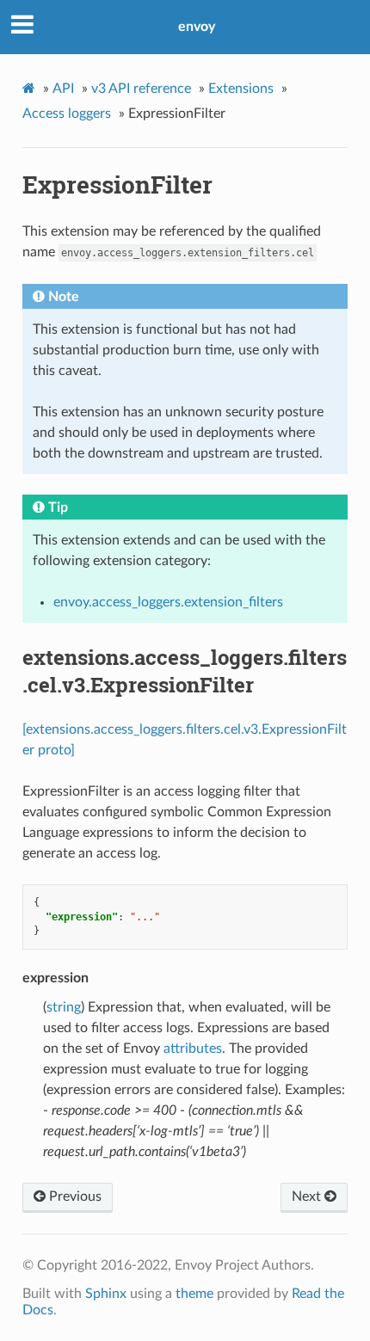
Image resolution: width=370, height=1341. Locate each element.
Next (308, 1196)
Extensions (241, 88)
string (63, 1007)
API (63, 88)
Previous (74, 1196)
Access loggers (66, 113)
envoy (196, 27)
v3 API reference (141, 88)
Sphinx (105, 1294)
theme (194, 1294)
